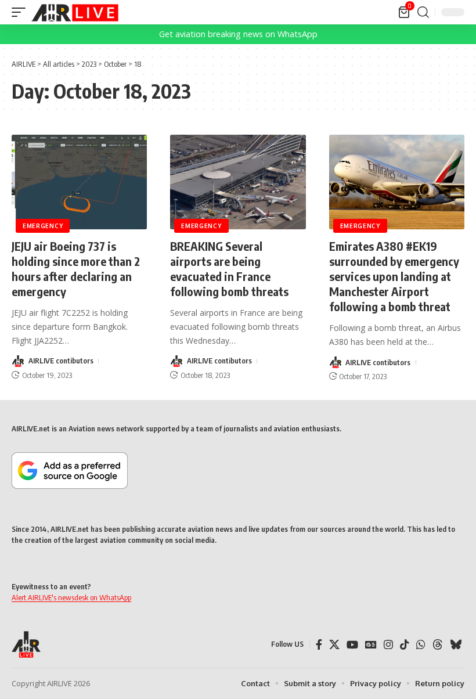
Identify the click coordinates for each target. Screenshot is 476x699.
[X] (334, 645)
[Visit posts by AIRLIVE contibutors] (18, 361)
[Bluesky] (455, 645)
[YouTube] (352, 645)
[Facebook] (319, 645)
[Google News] (371, 645)
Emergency (43, 225)
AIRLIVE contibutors (60, 360)
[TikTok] (404, 645)
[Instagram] (388, 645)
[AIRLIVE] (74, 12)
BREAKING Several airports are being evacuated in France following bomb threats (229, 268)
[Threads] (438, 645)
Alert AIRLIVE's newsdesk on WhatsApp (71, 597)
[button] (21, 12)
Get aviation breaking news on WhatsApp (238, 33)
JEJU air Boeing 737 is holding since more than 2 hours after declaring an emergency (76, 268)
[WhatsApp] (420, 645)
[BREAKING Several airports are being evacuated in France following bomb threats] (237, 182)
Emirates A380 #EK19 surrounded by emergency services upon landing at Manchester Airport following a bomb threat (394, 276)
